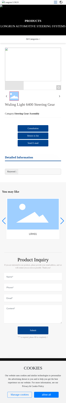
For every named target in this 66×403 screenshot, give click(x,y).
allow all (46, 394)
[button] (4, 221)
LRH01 (33, 234)
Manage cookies (20, 394)
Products (33, 20)
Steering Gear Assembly (26, 113)
